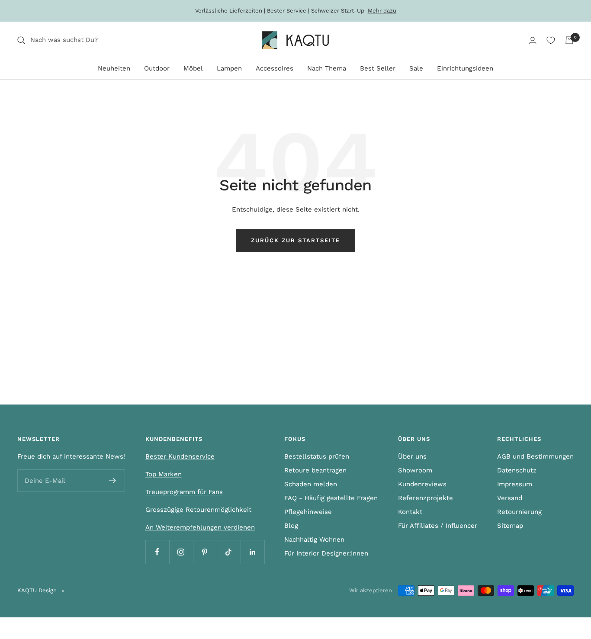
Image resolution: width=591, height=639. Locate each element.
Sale (416, 68)
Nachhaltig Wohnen (314, 539)
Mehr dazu (382, 10)
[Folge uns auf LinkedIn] (252, 552)
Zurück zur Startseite (295, 240)
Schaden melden (310, 484)
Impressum (514, 484)
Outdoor (157, 68)
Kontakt (410, 512)
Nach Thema (326, 68)
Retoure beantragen (315, 470)
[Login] (532, 40)
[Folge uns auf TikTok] (229, 552)
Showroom (415, 470)
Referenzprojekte (425, 498)
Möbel (193, 68)
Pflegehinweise (308, 512)
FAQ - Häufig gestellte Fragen (331, 498)
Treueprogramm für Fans (184, 492)
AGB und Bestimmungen (535, 456)
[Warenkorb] (569, 40)
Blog (291, 526)
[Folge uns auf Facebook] (157, 552)
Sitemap (510, 526)
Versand (509, 498)
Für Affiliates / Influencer (437, 526)
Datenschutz (516, 470)
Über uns (412, 456)
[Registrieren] (112, 481)
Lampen (229, 68)
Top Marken (163, 474)
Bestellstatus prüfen (316, 456)
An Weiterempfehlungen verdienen (200, 527)
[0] (551, 40)
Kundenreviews (422, 484)
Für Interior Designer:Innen (326, 553)
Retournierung (519, 512)
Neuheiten (114, 68)
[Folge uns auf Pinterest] (205, 552)
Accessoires (274, 68)
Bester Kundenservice (180, 456)
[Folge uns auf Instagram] (181, 552)
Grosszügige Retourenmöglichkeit (198, 510)
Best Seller (377, 68)
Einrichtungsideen (465, 68)
